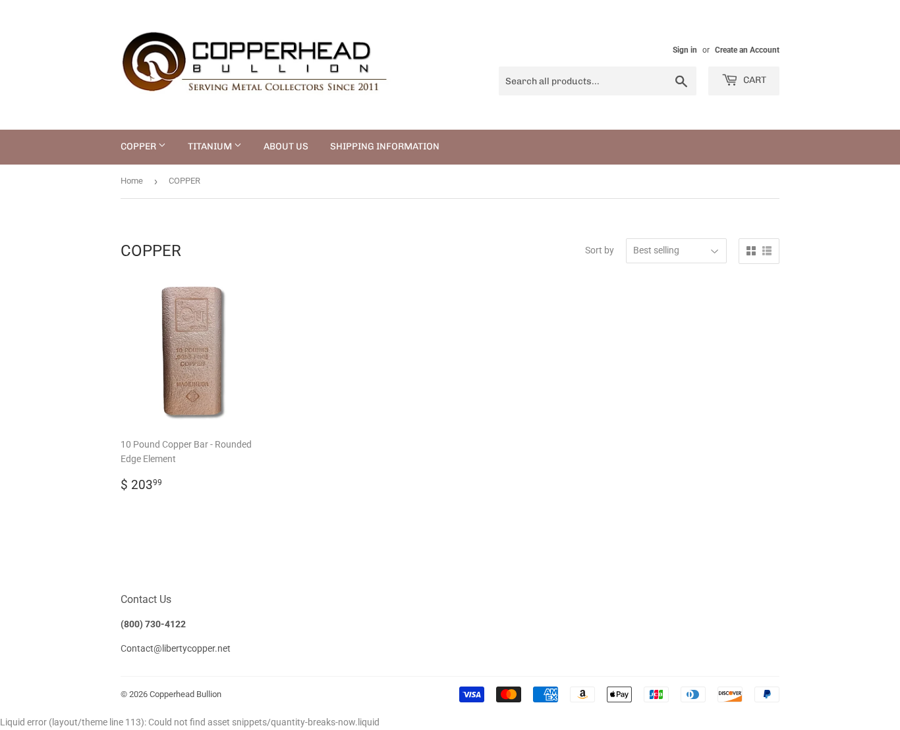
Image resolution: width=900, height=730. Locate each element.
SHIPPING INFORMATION (384, 146)
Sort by (599, 250)
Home (132, 181)
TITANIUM (211, 146)
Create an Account (747, 50)
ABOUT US (286, 146)
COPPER (139, 146)
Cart (753, 80)
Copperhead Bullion (185, 694)
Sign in (685, 50)
